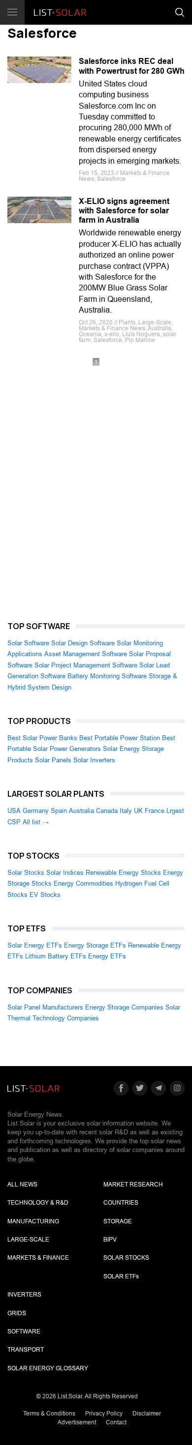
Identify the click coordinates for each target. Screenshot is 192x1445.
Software (23, 1331)
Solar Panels (53, 760)
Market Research (133, 1184)
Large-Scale (28, 1239)
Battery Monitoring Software (107, 676)
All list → (36, 822)
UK (138, 810)
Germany (36, 810)
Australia (81, 810)
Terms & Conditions (49, 1413)
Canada (107, 810)
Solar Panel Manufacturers (45, 1007)
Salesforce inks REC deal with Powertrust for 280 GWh (132, 66)
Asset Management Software (85, 654)
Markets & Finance (38, 1257)
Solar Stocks (25, 872)
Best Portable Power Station (119, 738)
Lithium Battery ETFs (55, 956)
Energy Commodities (83, 883)
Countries (120, 1202)
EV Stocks (45, 894)
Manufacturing (33, 1221)
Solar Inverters (94, 760)
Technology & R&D (37, 1202)
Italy (126, 810)
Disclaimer (146, 1413)
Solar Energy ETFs (34, 945)
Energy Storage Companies (124, 1007)
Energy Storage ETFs (95, 945)
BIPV (110, 1239)
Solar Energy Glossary (47, 1368)
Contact (116, 1422)
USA (14, 810)
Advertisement (77, 1422)
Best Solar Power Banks (42, 738)
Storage (117, 1221)
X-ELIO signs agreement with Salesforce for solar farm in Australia (124, 210)
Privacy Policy (104, 1413)
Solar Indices (65, 872)
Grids (16, 1313)
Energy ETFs (107, 956)
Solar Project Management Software (85, 665)
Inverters (24, 1294)
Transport (25, 1349)
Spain (59, 810)
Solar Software (28, 643)
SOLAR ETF (121, 1276)
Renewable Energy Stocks (123, 872)
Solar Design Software (83, 643)
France (154, 810)
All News (22, 1184)
